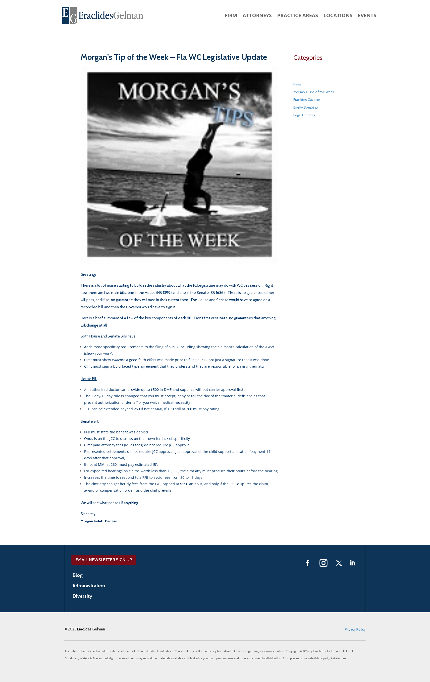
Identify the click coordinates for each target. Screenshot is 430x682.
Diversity (82, 596)
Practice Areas (297, 16)
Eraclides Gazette (306, 99)
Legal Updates (304, 115)
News (297, 84)
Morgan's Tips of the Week (313, 92)
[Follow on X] (339, 563)
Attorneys (257, 16)
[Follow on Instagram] (323, 563)
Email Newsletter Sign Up (104, 559)
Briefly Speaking (305, 107)
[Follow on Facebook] (308, 563)
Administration (88, 586)
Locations (337, 16)
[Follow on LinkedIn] (352, 563)
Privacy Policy (355, 629)
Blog (77, 575)
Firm (231, 16)
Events (367, 16)
